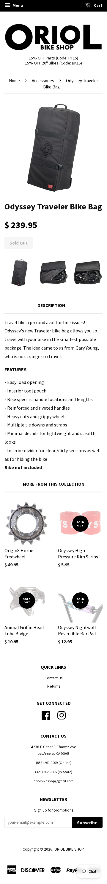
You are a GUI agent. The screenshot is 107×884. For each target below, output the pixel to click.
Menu (17, 5)
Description (51, 305)
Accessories (43, 80)
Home (14, 80)
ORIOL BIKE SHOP (69, 849)
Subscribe (87, 822)
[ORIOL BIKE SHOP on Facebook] (45, 714)
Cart (98, 5)
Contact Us (53, 678)
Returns (53, 686)
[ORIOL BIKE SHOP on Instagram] (61, 714)
